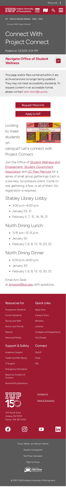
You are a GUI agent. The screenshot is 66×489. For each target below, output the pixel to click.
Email (37, 358)
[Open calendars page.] (37, 10)
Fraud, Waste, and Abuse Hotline (32, 444)
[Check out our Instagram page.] (24, 429)
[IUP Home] (19, 10)
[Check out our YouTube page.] (41, 429)
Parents (8, 332)
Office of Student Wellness (20, 18)
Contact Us (42, 394)
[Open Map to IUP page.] (45, 10)
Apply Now (40, 309)
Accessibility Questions (16, 383)
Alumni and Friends (14, 326)
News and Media (13, 337)
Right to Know (32, 462)
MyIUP (38, 352)
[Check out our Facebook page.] (8, 429)
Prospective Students (15, 309)
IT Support (10, 363)
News (34, 18)
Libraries (39, 326)
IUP (6, 18)
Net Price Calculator (33, 456)
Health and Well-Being (16, 358)
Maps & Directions (45, 400)
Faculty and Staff (13, 321)
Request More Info (33, 105)
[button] (61, 10)
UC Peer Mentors (39, 172)
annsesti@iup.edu (21, 284)
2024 (40, 18)
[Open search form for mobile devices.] (53, 10)
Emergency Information (16, 369)
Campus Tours (42, 315)
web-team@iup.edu (36, 91)
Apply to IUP (32, 114)
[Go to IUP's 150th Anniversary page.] (13, 400)
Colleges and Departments (48, 332)
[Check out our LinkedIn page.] (58, 429)
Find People (40, 337)
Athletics (39, 321)
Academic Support (14, 352)
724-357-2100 (19, 419)
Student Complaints (33, 450)
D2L (37, 363)
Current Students (13, 315)
